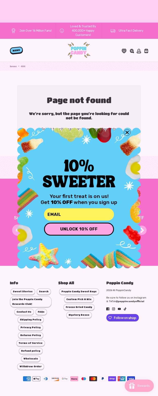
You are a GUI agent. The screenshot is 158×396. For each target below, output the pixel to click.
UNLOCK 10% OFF (79, 229)
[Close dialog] (127, 132)
